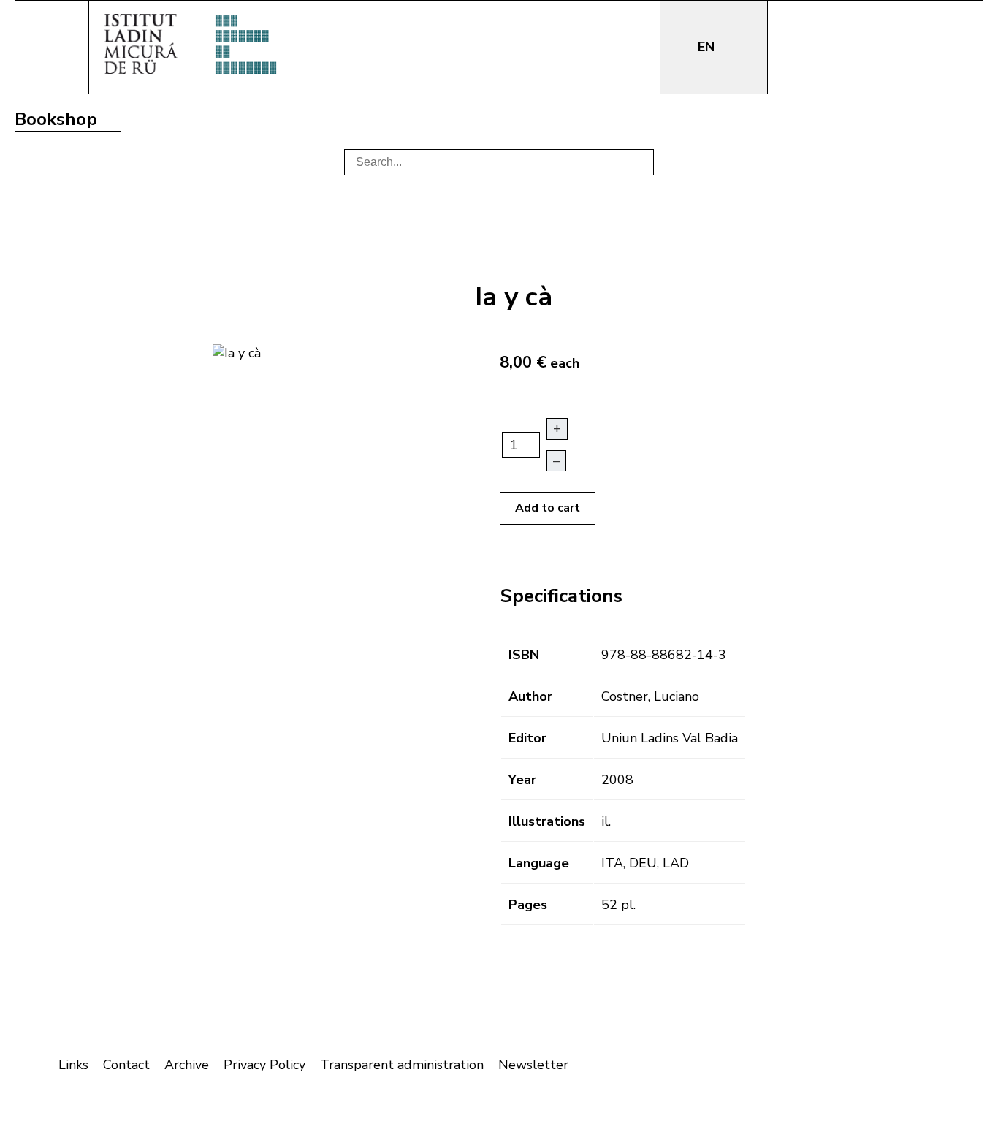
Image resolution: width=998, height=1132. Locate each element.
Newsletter (533, 1065)
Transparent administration (402, 1065)
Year (522, 780)
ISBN (523, 655)
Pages (527, 904)
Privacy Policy (264, 1065)
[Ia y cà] (237, 351)
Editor (527, 738)
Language (538, 863)
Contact (126, 1065)
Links (73, 1065)
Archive (186, 1065)
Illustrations (546, 821)
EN (708, 47)
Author (530, 696)
